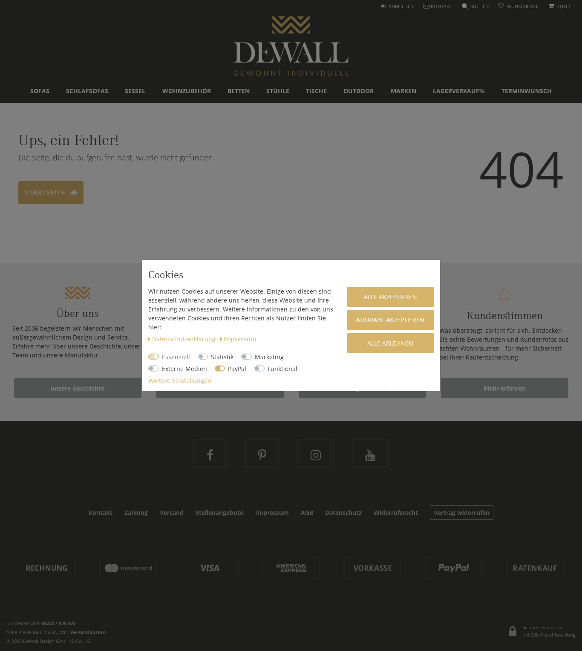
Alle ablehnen (390, 343)
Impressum (240, 339)
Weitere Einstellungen (179, 381)
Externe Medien (184, 369)
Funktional (282, 369)
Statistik (222, 357)
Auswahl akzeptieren (390, 320)
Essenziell (176, 357)
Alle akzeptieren (390, 297)
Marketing (269, 357)
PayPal (237, 369)
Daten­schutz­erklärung (184, 339)
